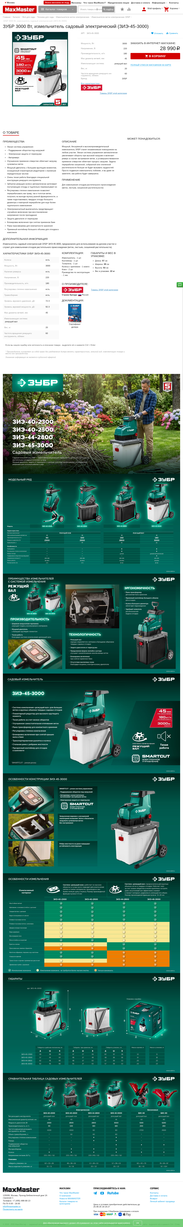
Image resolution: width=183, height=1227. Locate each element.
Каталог (16, 17)
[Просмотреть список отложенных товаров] (122, 11)
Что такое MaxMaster (69, 1193)
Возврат (153, 1198)
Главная (7, 17)
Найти (109, 9)
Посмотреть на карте (13, 1209)
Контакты (174, 3)
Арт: (83, 33)
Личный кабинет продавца (162, 1201)
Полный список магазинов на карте (151, 65)
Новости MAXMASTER (69, 1198)
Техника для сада (45, 17)
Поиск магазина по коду (57, 2)
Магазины (76, 3)
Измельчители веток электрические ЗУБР (111, 17)
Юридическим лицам (118, 3)
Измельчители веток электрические (72, 17)
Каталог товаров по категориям (68, 1202)
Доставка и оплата (140, 3)
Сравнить (173, 33)
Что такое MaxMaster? (94, 3)
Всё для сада (28, 17)
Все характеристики (90, 83)
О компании (65, 1196)
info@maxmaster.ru (12, 1206)
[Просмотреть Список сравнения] (129, 11)
